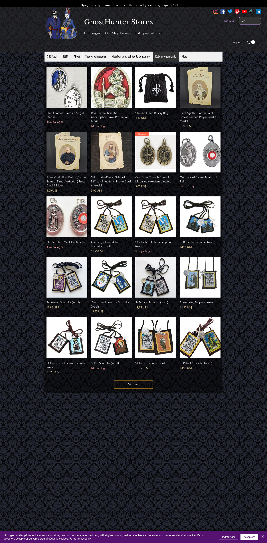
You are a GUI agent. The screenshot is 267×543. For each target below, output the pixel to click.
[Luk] (262, 537)
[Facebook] (223, 11)
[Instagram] (215, 11)
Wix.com (153, 474)
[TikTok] (251, 11)
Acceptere (249, 537)
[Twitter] (230, 11)
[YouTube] (244, 11)
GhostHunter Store (116, 22)
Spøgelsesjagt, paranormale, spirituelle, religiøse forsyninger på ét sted (133, 5)
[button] (251, 42)
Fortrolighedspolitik (80, 538)
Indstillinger (228, 537)
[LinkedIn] (258, 11)
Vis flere (133, 384)
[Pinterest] (237, 11)
